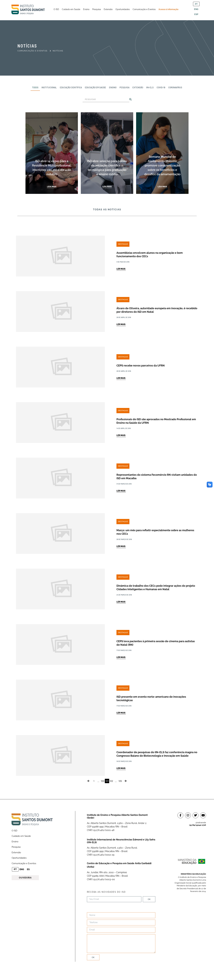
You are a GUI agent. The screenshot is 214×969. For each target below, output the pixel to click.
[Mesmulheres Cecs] (107, 526)
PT (196, 4)
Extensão (16, 852)
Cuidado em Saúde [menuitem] (71, 9)
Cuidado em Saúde (21, 836)
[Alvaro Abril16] (107, 304)
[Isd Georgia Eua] (107, 692)
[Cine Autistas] (107, 637)
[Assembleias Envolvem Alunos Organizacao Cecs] (107, 248)
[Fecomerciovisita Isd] (107, 470)
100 (102, 781)
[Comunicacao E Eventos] (88, 781)
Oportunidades (19, 858)
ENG (196, 9)
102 (111, 781)
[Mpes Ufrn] (107, 415)
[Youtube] (203, 815)
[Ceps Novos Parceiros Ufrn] (107, 359)
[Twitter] (195, 815)
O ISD (14, 830)
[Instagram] (188, 815)
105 (120, 781)
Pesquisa (16, 847)
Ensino (15, 841)
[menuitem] (56, 9)
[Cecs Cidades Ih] (107, 581)
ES (28, 869)
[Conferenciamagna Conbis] (107, 748)
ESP (196, 14)
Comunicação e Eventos (24, 863)
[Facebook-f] (180, 815)
